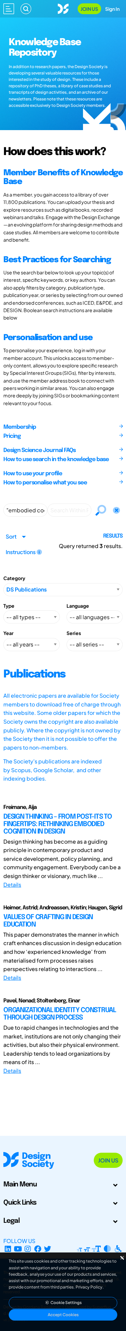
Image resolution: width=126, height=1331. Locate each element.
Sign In (112, 9)
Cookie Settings (66, 1302)
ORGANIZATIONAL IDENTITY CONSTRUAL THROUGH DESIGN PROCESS (59, 1014)
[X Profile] (47, 1248)
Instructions (21, 551)
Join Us (89, 9)
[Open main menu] (8, 8)
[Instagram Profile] (27, 1248)
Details (12, 884)
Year (8, 633)
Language (78, 606)
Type (8, 606)
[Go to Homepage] (63, 7)
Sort (11, 536)
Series (74, 633)
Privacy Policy (89, 1287)
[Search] (25, 8)
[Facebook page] (37, 1248)
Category (14, 578)
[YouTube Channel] (18, 1248)
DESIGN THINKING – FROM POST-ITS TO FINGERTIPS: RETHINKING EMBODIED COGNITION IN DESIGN (57, 824)
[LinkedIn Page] (7, 1248)
